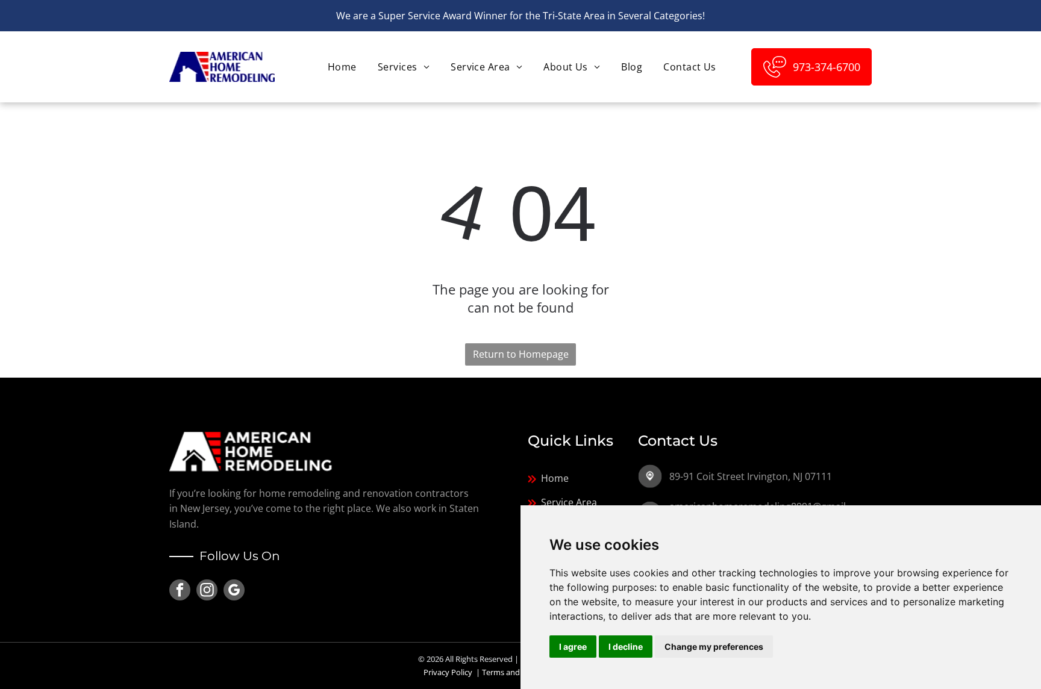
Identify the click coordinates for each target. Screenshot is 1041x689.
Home (555, 478)
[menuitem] (341, 66)
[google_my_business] (234, 591)
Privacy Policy (448, 672)
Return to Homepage (521, 354)
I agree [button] (573, 646)
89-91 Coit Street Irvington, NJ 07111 (750, 476)
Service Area (569, 502)
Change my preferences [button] (713, 646)
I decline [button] (625, 646)
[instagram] (206, 591)
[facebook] (179, 591)
